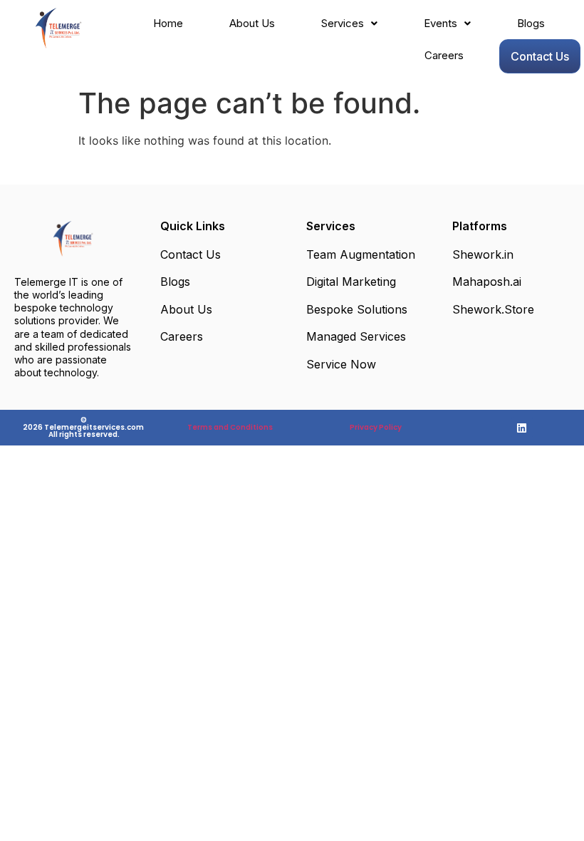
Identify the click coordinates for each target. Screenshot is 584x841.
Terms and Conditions (230, 427)
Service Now (341, 364)
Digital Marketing (351, 281)
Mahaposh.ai (486, 281)
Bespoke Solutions (356, 309)
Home (168, 23)
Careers (444, 55)
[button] (349, 23)
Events (440, 23)
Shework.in (482, 254)
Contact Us (540, 56)
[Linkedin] (522, 427)
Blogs (531, 23)
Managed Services (356, 336)
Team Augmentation (360, 254)
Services (342, 23)
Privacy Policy (376, 427)
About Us (252, 23)
